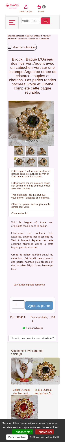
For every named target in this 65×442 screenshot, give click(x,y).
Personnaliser (17, 437)
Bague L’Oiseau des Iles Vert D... (43, 391)
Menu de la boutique (24, 47)
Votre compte (25, 11)
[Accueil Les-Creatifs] (12, 6)
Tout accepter (22, 432)
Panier (41, 9)
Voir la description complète (29, 284)
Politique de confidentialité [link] (44, 437)
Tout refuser (44, 432)
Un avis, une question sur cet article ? (32, 338)
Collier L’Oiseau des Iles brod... (22, 391)
